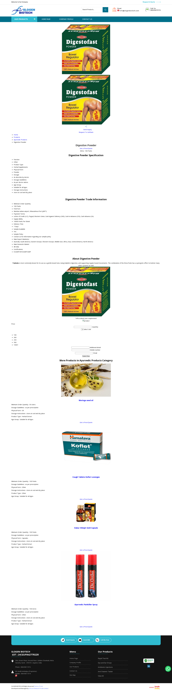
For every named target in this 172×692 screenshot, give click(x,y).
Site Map (73, 675)
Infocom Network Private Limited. (39, 688)
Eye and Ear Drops (105, 663)
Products (17, 137)
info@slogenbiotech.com (129, 11)
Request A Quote (149, 2)
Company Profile (66, 19)
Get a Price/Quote (86, 148)
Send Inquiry (87, 129)
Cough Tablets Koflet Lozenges (86, 477)
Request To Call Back (86, 132)
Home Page (46, 19)
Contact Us (87, 19)
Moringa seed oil (86, 400)
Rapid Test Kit (103, 658)
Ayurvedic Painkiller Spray (86, 604)
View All (101, 676)
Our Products (21, 19)
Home (16, 135)
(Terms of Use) (38, 686)
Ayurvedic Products (20, 140)
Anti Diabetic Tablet (105, 671)
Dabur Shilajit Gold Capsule (86, 528)
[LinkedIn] (148, 667)
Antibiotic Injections (105, 667)
